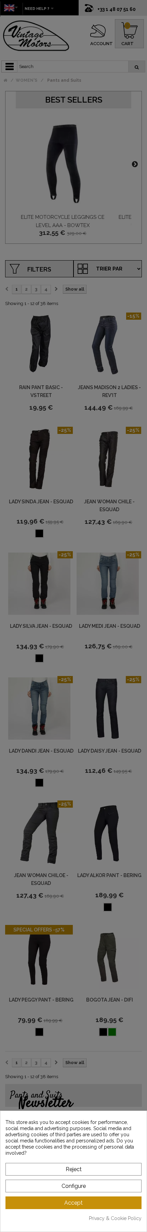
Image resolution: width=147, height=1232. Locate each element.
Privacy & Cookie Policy (115, 1218)
